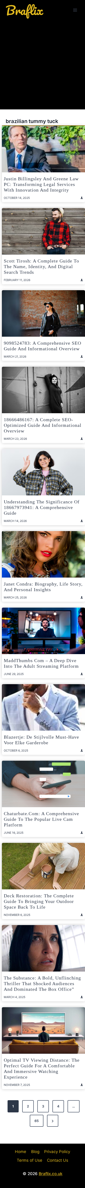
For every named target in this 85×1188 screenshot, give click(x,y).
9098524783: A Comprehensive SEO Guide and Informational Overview (42, 345)
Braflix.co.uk (50, 1173)
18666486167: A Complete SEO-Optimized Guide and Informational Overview (42, 425)
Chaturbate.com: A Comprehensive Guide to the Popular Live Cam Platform (41, 819)
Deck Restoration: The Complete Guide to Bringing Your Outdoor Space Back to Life (39, 901)
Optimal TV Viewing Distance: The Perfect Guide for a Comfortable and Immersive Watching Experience (42, 1068)
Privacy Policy (57, 1151)
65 (36, 1121)
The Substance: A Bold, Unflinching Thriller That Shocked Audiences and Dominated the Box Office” (42, 983)
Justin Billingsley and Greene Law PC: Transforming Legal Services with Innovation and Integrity (41, 184)
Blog (35, 1151)
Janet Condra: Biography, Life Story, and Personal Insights (43, 586)
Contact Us (57, 1160)
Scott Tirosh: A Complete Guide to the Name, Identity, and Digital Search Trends (41, 266)
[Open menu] (75, 10)
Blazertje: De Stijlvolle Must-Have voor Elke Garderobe (41, 739)
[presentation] (43, 149)
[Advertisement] (42, 65)
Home (20, 1151)
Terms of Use (29, 1160)
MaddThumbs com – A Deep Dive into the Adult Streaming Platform (41, 663)
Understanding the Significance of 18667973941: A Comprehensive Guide (42, 507)
